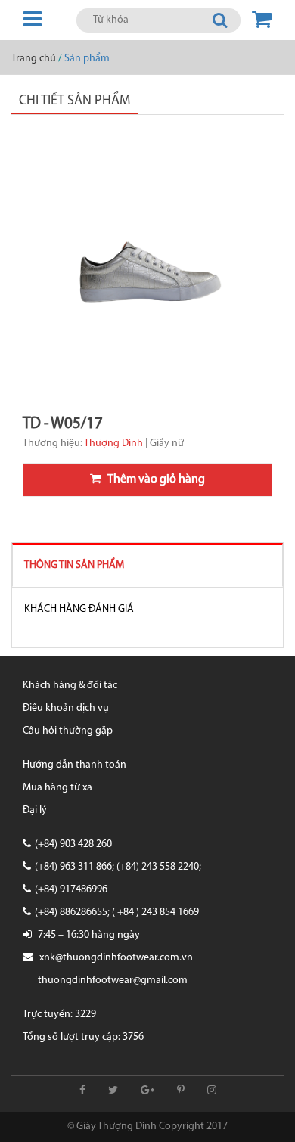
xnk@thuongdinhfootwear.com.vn (116, 958)
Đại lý (35, 810)
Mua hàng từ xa (57, 787)
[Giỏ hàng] (262, 20)
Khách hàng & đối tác (70, 685)
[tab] (147, 565)
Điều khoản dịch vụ (66, 708)
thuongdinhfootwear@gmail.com (113, 980)
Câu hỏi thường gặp (68, 731)
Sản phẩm (87, 58)
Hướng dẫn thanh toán (74, 765)
